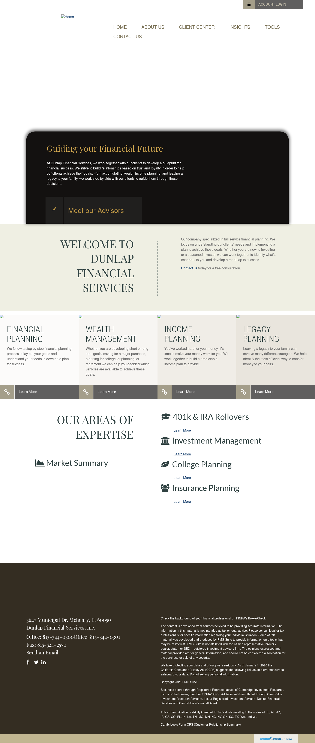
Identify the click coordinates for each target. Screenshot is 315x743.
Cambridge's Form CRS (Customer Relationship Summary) (201, 724)
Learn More (28, 392)
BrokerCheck (257, 618)
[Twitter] (37, 661)
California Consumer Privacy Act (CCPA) (188, 669)
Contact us (189, 268)
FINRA (206, 694)
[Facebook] (29, 661)
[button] (153, 27)
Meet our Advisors (96, 210)
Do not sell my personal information (214, 674)
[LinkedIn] (44, 661)
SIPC (215, 694)
